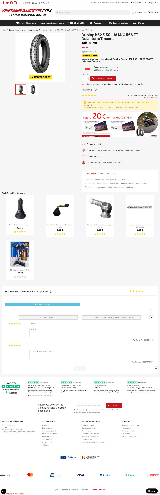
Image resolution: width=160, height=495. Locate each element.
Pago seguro (86, 431)
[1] (83, 95)
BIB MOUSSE (79, 23)
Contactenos (47, 439)
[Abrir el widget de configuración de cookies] (3, 491)
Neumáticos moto (28, 23)
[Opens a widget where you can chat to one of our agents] (152, 491)
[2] (86, 95)
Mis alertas (126, 434)
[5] (95, 95)
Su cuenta (126, 421)
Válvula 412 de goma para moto (20, 225)
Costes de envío (88, 439)
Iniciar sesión (126, 428)
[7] (21, 232)
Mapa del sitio (47, 442)
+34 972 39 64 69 (140, 3)
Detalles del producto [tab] (108, 174)
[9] (24, 232)
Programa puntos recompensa (93, 442)
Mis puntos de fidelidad (130, 436)
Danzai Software (99, 490)
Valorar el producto (42, 304)
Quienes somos (47, 428)
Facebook (3, 2)
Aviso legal (45, 425)
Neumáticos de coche (55, 23)
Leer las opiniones (151, 97)
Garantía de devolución (90, 434)
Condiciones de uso (89, 428)
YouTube (11, 2)
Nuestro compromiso (49, 431)
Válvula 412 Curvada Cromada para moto (100, 226)
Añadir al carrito (103, 78)
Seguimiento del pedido (130, 425)
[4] (92, 95)
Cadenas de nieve (120, 23)
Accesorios (99, 23)
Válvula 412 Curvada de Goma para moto (60, 226)
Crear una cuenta (128, 431)
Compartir (91, 90)
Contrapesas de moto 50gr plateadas (140, 226)
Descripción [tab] (91, 174)
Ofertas (140, 23)
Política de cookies (48, 436)
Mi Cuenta (45, 445)
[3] (89, 95)
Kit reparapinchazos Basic (20, 270)
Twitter (7, 2)
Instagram (15, 2)
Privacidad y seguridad (50, 434)
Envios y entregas (88, 425)
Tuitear (95, 90)
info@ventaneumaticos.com (12, 494)
